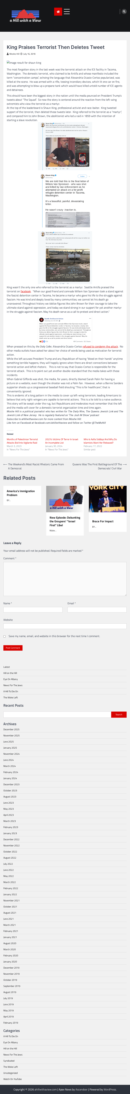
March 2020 (9, 949)
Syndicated (8, 1060)
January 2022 (10, 894)
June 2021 (8, 919)
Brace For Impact (102, 521)
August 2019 (9, 992)
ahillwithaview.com (46, 1089)
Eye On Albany (10, 679)
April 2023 (8, 815)
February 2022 (10, 888)
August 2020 (9, 943)
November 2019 (11, 974)
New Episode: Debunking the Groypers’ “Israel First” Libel (65, 521)
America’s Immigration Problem (21, 493)
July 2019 (8, 998)
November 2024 (11, 754)
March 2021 (9, 925)
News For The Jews (13, 685)
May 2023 (8, 809)
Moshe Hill (14, 54)
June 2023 (8, 802)
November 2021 (11, 900)
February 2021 (10, 931)
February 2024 (10, 772)
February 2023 (10, 827)
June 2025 (8, 741)
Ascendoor (81, 1089)
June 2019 (8, 1004)
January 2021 (10, 937)
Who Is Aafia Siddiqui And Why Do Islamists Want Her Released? (100, 440)
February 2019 (10, 1022)
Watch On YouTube (12, 1079)
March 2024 (9, 766)
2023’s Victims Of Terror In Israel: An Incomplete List (61, 440)
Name (7, 603)
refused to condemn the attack (100, 346)
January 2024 (10, 778)
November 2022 (11, 845)
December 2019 (11, 967)
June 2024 (8, 760)
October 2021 (10, 906)
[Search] (124, 11)
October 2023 (10, 790)
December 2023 (11, 784)
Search (119, 714)
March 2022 (9, 882)
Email (72, 603)
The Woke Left (10, 697)
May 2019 (8, 1010)
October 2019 (10, 980)
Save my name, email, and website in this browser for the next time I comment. (54, 636)
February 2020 (10, 955)
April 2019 (8, 1016)
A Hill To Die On (10, 691)
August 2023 (9, 796)
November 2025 (11, 735)
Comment (9, 558)
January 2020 (10, 961)
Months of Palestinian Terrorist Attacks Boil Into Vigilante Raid (22, 440)
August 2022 (9, 857)
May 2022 (8, 876)
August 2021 (9, 912)
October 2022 (10, 851)
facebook (26, 291)
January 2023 (10, 833)
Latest (6, 667)
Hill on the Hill (10, 673)
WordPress (110, 1089)
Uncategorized (10, 1073)
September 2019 (11, 986)
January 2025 (10, 747)
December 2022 (11, 839)
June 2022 (8, 870)
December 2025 (11, 729)
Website (8, 620)
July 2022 (8, 864)
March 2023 (9, 821)
